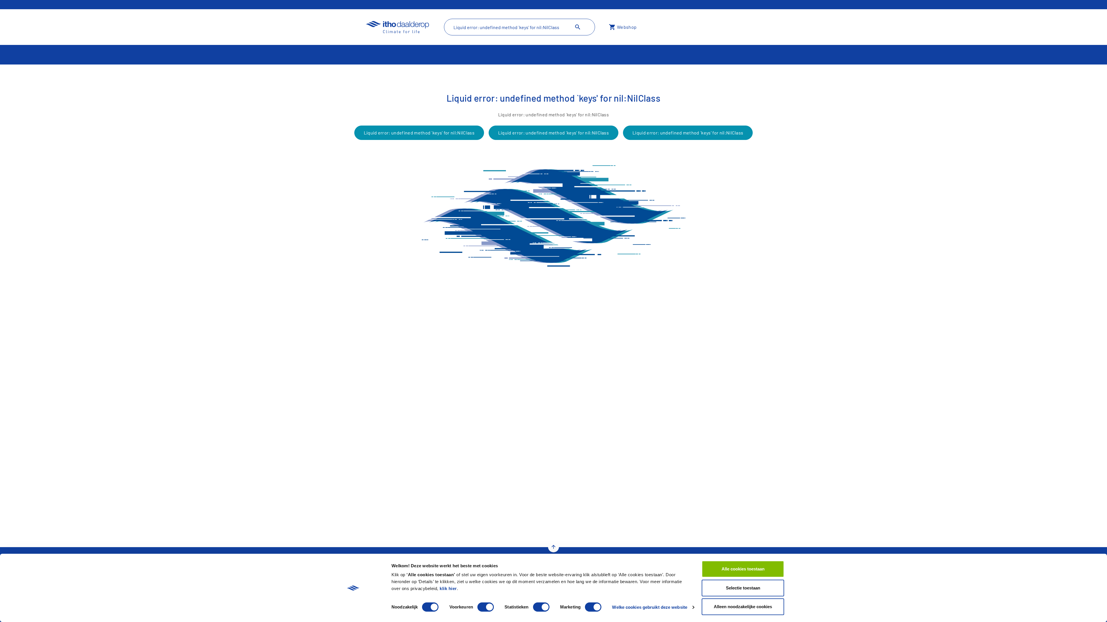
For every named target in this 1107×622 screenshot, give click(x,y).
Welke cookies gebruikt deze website (649, 607)
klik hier (448, 588)
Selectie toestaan (743, 587)
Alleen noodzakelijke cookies (743, 606)
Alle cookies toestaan (743, 568)
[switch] (485, 607)
